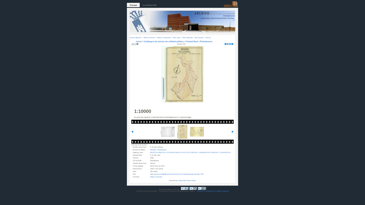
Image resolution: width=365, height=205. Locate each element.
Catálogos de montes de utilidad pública (164, 41)
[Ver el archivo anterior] (228, 43)
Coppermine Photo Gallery (187, 180)
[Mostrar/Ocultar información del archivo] (135, 43)
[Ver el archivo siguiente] (230, 43)
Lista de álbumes (135, 37)
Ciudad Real (192, 41)
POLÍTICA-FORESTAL (190, 152)
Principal (133, 5)
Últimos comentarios (164, 37)
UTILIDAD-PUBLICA (174, 152)
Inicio (139, 41)
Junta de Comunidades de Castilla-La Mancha (213, 191)
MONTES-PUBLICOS (157, 152)
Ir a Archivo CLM (149, 5)
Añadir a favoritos (156, 177)
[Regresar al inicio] (225, 43)
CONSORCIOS (225, 152)
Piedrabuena (206, 41)
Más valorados (188, 37)
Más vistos (177, 37)
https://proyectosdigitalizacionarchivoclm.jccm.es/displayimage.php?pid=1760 (176, 174)
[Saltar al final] (232, 43)
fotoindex (153, 150)
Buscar (208, 37)
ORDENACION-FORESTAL (208, 152)
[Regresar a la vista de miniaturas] (132, 43)
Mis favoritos (199, 37)
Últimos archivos (149, 37)
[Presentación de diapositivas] (137, 43)
